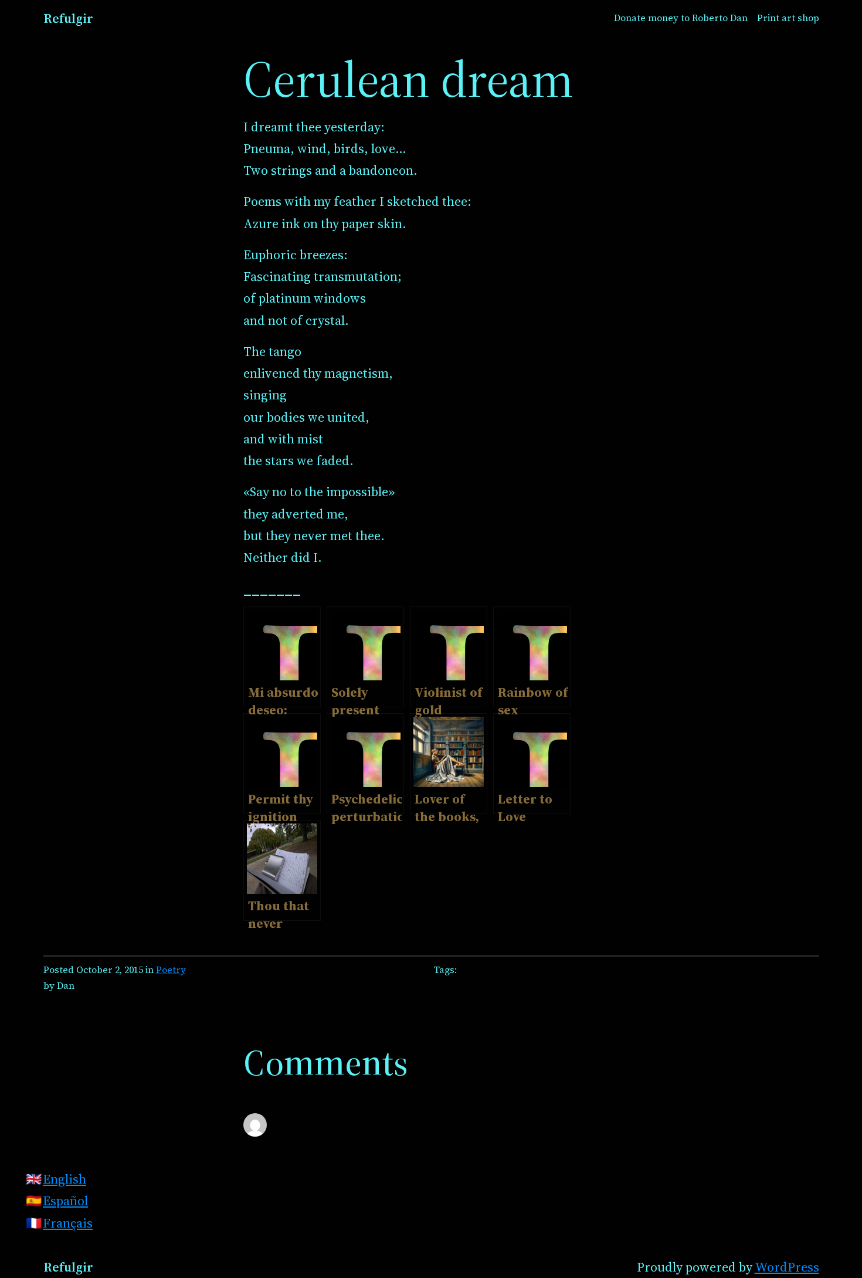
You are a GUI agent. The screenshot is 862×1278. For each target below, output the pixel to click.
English (64, 1179)
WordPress (787, 1267)
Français (68, 1223)
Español (65, 1200)
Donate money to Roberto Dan (681, 18)
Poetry (171, 970)
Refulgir (68, 18)
